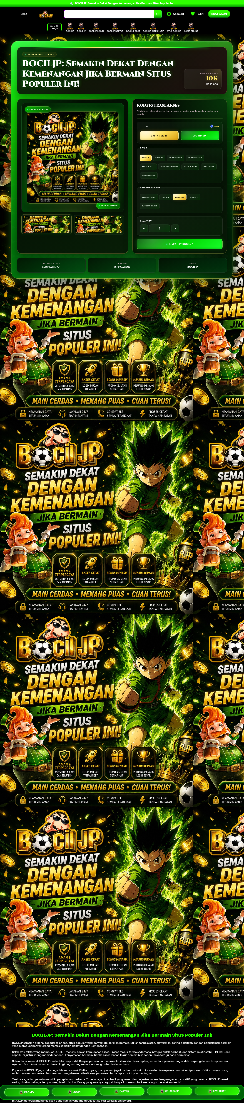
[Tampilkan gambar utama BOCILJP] (46, 224)
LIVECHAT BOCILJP (181, 244)
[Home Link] (45, 14)
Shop (24, 13)
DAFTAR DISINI (159, 135)
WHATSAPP (172, 1092)
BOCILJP (17, 1042)
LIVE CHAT (219, 1092)
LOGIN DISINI (200, 135)
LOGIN (77, 1092)
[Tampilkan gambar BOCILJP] (99, 225)
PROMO (29, 1091)
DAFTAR (124, 1092)
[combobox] (109, 14)
